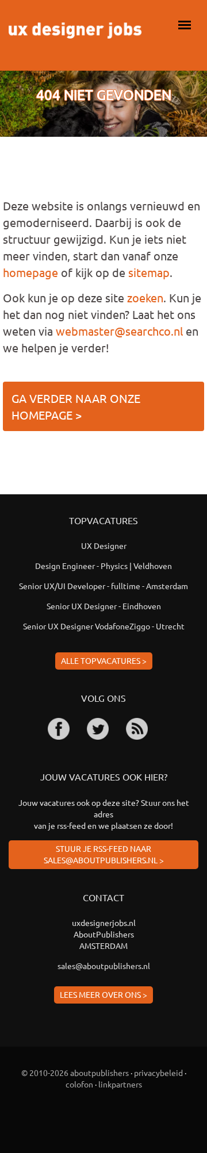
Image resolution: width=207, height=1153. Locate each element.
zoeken (145, 297)
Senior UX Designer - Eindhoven (104, 606)
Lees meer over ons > (103, 994)
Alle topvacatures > (104, 660)
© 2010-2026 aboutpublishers (75, 1072)
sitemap (149, 272)
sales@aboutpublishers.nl (103, 965)
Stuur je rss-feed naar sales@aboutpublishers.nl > (104, 854)
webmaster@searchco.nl (119, 331)
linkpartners (120, 1084)
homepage (30, 272)
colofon (79, 1084)
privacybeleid (158, 1072)
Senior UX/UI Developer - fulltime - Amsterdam (103, 586)
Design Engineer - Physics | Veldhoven (103, 565)
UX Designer (103, 545)
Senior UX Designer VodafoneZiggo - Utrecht (104, 626)
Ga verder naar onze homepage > (76, 406)
